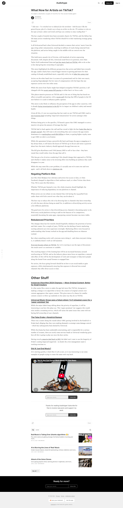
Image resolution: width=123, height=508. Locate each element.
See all (34, 471)
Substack (53, 504)
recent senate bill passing (52, 90)
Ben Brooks (38, 17)
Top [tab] (33, 430)
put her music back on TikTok (66, 62)
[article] (61, 438)
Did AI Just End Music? (41, 348)
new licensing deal (37, 116)
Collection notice (70, 496)
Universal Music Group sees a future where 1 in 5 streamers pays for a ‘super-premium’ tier (61, 301)
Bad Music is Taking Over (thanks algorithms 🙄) (50, 435)
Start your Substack (57, 500)
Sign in (118, 3)
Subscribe (109, 3)
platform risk (57, 169)
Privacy (58, 496)
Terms (62, 496)
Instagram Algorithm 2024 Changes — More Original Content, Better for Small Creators (60, 284)
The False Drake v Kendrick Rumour (46, 317)
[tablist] (35, 430)
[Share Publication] (102, 3)
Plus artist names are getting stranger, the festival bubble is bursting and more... (52, 437)
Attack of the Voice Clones (41, 459)
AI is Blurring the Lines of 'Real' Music (45, 448)
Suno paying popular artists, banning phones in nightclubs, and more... (51, 461)
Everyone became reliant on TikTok (43, 245)
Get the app (69, 500)
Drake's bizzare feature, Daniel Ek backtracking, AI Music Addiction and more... (53, 450)
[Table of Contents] (2, 254)
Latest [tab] (37, 430)
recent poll (60, 97)
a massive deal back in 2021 (51, 339)
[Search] (98, 3)
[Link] (28, 174)
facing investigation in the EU (48, 106)
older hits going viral (81, 74)
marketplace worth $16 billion (53, 134)
